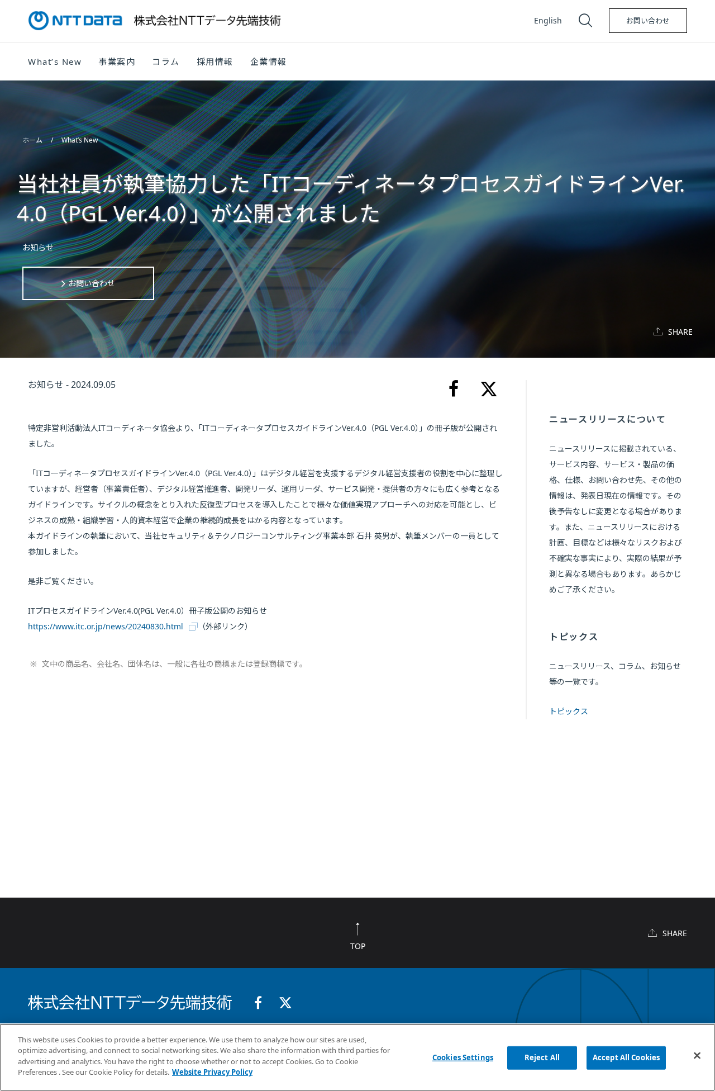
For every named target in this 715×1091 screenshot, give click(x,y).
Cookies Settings (462, 1057)
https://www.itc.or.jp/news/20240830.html (105, 626)
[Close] (697, 1055)
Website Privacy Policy (212, 1072)
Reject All (542, 1057)
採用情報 (215, 61)
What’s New (79, 140)
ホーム (33, 140)
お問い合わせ (648, 21)
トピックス (568, 711)
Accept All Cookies (626, 1057)
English (548, 20)
